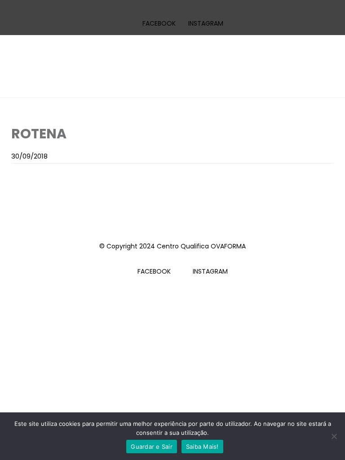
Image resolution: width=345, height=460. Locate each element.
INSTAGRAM (205, 23)
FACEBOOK (159, 23)
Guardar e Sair (151, 446)
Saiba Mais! (202, 446)
